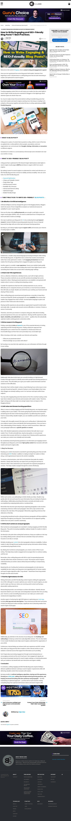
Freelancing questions (27, 788)
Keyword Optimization (9, 178)
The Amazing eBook (27, 785)
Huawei (14, 816)
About (15, 774)
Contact (15, 777)
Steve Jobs (40, 791)
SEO (10, 454)
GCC (38, 801)
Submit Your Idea (29, 804)
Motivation (41, 774)
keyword (19, 325)
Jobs (26, 806)
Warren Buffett (41, 796)
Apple (14, 811)
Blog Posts (39, 197)
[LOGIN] (69, 4)
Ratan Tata (40, 789)
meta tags (41, 599)
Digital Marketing (28, 777)
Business (50, 801)
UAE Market (26, 779)
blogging (16, 70)
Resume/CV (26, 782)
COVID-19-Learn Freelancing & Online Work (27, 792)
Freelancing (27, 774)
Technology (16, 801)
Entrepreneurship (52, 804)
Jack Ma (40, 782)
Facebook (53, 782)
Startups (27, 801)
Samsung (15, 813)
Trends (14, 808)
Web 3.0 (14, 804)
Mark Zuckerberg (42, 786)
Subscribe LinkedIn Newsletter (60, 40)
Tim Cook (40, 794)
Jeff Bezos (40, 784)
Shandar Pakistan (52, 806)
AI (23, 220)
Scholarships (28, 808)
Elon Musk (40, 779)
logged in (8, 724)
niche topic (11, 676)
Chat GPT (15, 806)
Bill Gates (40, 777)
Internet (53, 774)
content (16, 542)
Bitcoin (52, 779)
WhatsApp (53, 777)
